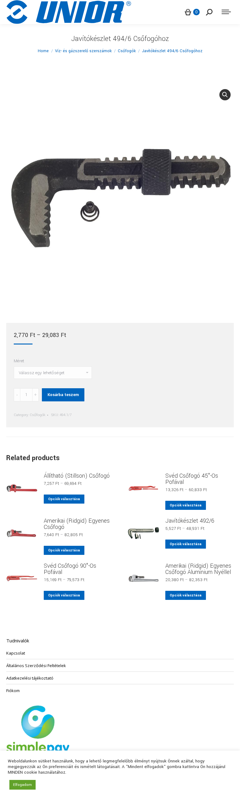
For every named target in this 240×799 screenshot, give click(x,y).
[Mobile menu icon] (226, 12)
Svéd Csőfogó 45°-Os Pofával (191, 479)
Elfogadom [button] (22, 784)
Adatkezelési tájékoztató (29, 678)
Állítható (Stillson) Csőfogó (77, 476)
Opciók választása (64, 499)
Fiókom (13, 690)
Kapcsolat (15, 653)
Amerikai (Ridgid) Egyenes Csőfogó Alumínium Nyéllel (198, 569)
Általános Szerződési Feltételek (36, 665)
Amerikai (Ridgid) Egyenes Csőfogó (77, 524)
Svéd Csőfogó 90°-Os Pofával (70, 569)
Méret (19, 361)
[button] (225, 94)
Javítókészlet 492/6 (189, 521)
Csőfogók (37, 415)
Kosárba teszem (63, 395)
